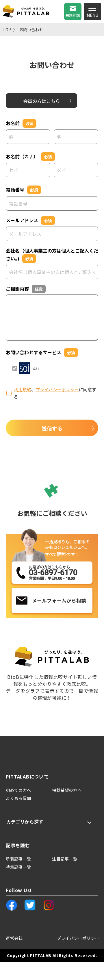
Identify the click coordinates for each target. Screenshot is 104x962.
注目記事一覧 (64, 859)
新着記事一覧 (18, 859)
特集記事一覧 (18, 867)
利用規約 (22, 389)
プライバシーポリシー (57, 389)
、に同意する (55, 393)
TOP (7, 29)
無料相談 (72, 15)
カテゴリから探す (24, 821)
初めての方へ (18, 790)
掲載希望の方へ (67, 790)
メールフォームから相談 (59, 600)
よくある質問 (18, 798)
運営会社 (14, 938)
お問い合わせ (31, 29)
